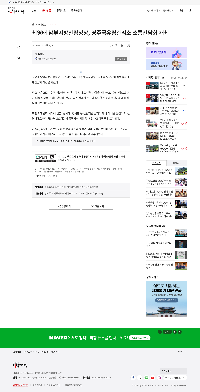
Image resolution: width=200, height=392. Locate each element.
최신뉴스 (177, 163)
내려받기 (119, 58)
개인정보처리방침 (20, 385)
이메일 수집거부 (53, 385)
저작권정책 (40, 175)
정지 (175, 332)
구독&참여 (76, 10)
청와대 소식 (152, 10)
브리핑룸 (46, 10)
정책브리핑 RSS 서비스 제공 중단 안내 (42, 351)
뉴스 (34, 10)
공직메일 (167, 10)
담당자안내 (52, 175)
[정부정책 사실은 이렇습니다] (166, 64)
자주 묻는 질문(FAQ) (73, 385)
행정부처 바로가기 (173, 377)
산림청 (49, 45)
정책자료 (61, 10)
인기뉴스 (156, 163)
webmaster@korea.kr (101, 377)
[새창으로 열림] (122, 45)
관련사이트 (166, 371)
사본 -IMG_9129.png (47, 58)
